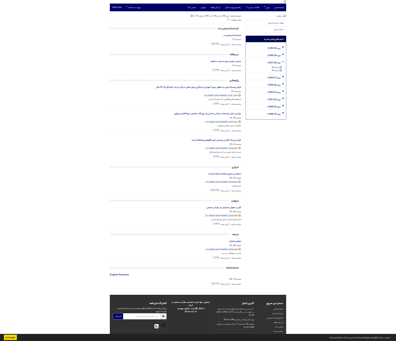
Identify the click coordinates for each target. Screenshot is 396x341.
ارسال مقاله (215, 7)
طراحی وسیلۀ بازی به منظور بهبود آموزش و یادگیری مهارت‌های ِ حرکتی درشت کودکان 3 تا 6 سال (198, 87)
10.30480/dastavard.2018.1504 (221, 95)
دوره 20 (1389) (274, 107)
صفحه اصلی (279, 7)
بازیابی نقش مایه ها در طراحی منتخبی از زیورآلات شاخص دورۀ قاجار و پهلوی (207, 113)
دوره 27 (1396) (274, 78)
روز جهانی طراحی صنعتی (244, 319)
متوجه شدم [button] (10, 337)
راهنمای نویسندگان (233, 7)
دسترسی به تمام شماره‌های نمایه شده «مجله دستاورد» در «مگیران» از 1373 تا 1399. (235, 310)
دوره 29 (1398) (274, 55)
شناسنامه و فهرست (232, 35)
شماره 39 (275, 70)
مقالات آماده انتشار (276, 23)
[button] (327, 337)
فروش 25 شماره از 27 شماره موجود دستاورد (235, 324)
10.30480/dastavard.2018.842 (221, 148)
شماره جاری (279, 29)
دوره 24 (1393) (274, 92)
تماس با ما (192, 7)
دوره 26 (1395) (274, 85)
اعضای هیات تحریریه (274, 318)
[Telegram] (163, 326)
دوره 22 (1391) (274, 99)
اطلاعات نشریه (253, 7)
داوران (203, 7)
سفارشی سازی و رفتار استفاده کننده (225, 173)
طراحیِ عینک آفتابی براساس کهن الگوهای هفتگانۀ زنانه (216, 140)
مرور (267, 7)
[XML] (192, 16)
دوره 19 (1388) (274, 114)
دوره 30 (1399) (274, 48)
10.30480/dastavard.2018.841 (221, 122)
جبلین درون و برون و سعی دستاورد (225, 61)
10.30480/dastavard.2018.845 (221, 249)
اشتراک (118, 316)
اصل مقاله (220, 44)
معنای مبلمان (235, 241)
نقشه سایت (278, 331)
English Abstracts (119, 274)
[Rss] (156, 326)
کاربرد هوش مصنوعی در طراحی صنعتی (223, 207)
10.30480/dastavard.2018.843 (221, 182)
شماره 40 (275, 67)
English (117, 7)
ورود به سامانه (134, 7)
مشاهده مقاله (236, 44)
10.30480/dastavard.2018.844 (221, 216)
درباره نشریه (277, 313)
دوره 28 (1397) (274, 63)
